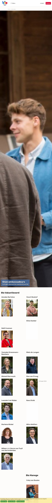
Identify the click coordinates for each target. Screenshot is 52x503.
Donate (48, 3)
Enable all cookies (4, 501)
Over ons (9, 9)
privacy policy (26, 499)
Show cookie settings (11, 501)
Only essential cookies (20, 501)
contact (42, 3)
